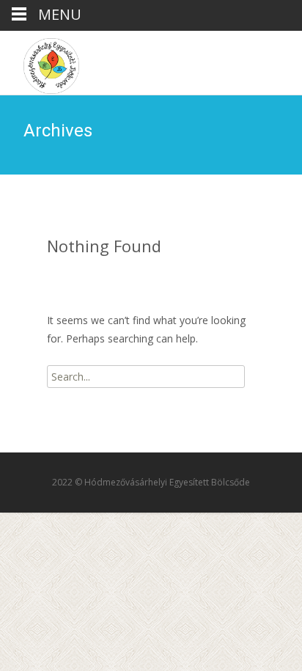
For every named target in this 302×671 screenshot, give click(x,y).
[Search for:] (146, 377)
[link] (39, 62)
